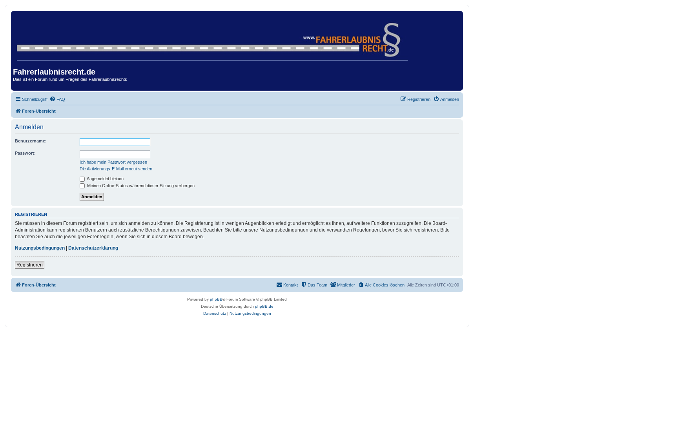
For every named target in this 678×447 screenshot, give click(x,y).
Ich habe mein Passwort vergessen (113, 162)
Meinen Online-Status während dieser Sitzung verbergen (140, 185)
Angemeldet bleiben (105, 178)
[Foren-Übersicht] (213, 37)
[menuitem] (57, 99)
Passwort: (25, 153)
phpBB (216, 299)
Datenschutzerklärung (93, 248)
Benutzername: (31, 141)
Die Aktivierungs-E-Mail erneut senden (116, 168)
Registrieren (29, 265)
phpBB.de (264, 306)
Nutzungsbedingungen (40, 248)
